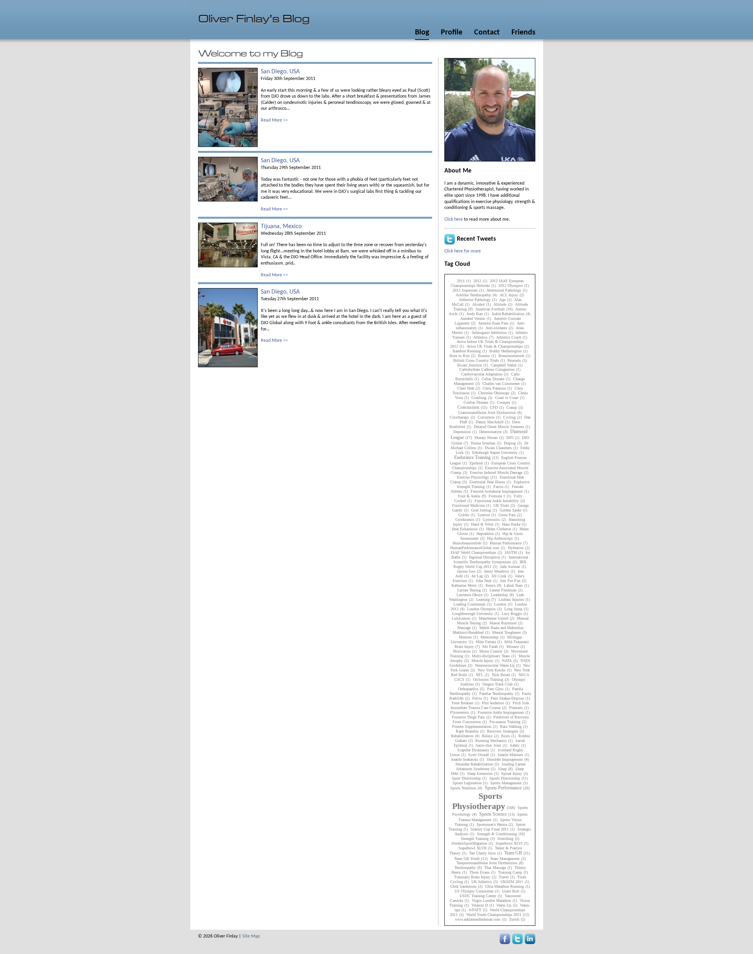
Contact (487, 32)
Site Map (251, 936)
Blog (422, 32)
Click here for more (462, 251)
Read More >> (274, 120)
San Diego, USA (280, 72)
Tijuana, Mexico (281, 226)
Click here (453, 219)
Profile (451, 32)
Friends (523, 32)
